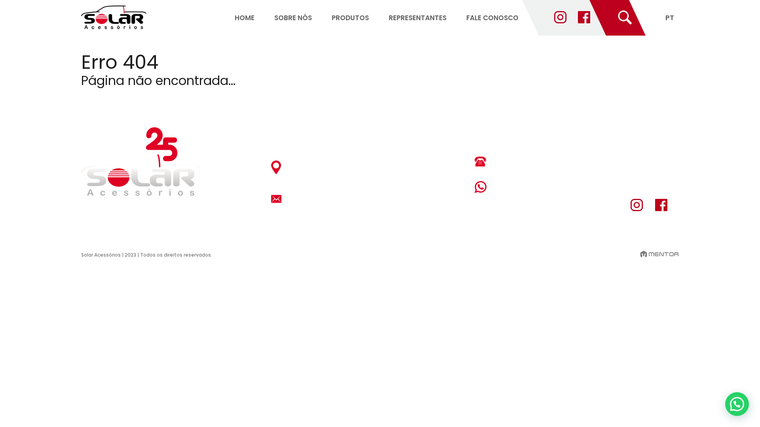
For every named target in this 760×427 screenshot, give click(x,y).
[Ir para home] (114, 18)
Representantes (417, 18)
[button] (737, 404)
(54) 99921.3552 (524, 187)
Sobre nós (293, 18)
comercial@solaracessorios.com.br (352, 199)
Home (245, 18)
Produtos (350, 18)
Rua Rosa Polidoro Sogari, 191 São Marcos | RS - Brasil (339, 167)
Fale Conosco (492, 18)
